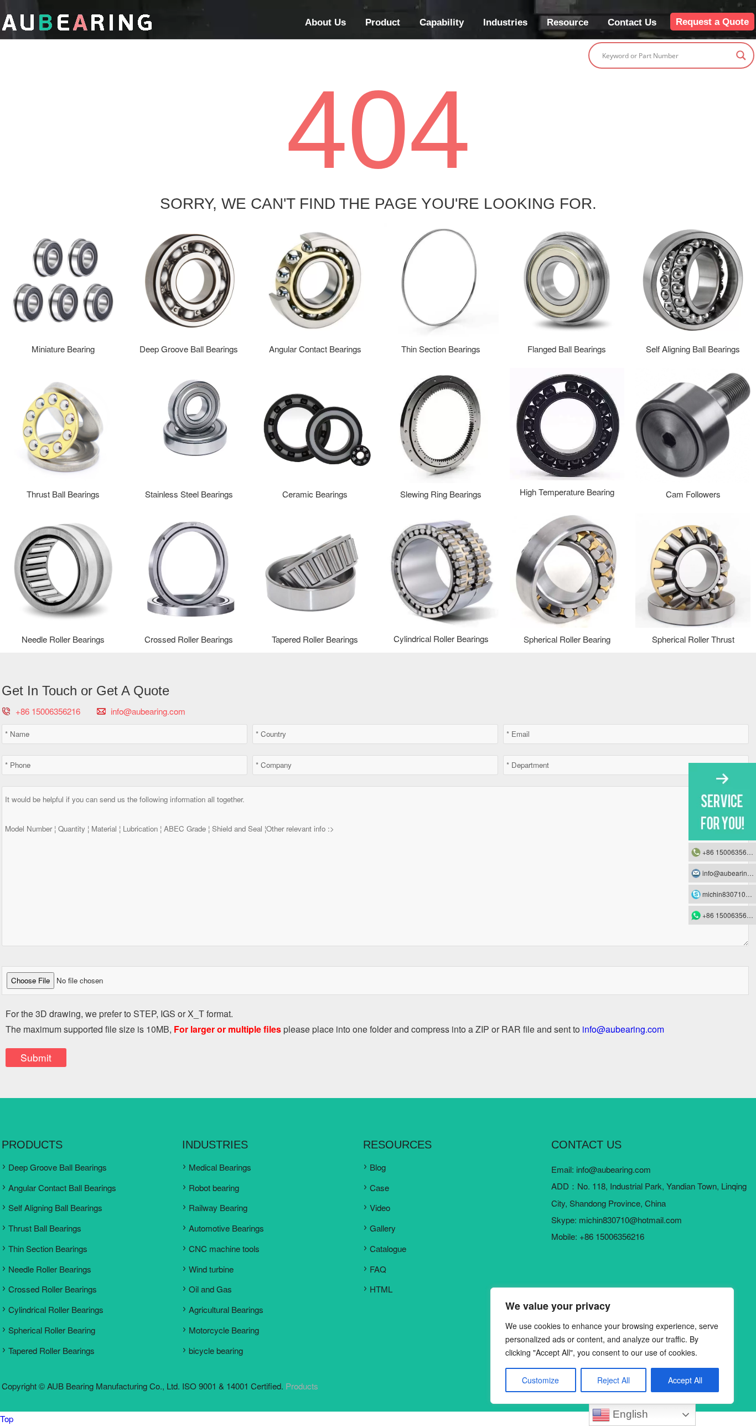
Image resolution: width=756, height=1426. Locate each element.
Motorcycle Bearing (224, 1330)
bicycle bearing (216, 1350)
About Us (325, 22)
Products (302, 1386)
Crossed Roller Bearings (188, 639)
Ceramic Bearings (315, 494)
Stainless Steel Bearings (189, 494)
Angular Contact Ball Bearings (62, 1187)
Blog (378, 1167)
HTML (381, 1289)
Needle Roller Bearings (63, 639)
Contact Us (632, 22)
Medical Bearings (220, 1167)
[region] (612, 1345)
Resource (567, 22)
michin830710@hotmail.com (630, 1219)
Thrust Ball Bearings (63, 494)
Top (6, 1418)
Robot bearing (214, 1187)
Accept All (685, 1380)
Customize (540, 1380)
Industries (505, 22)
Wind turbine (211, 1269)
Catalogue (388, 1248)
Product (382, 22)
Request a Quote (712, 21)
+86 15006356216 (729, 851)
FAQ (378, 1269)
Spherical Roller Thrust (693, 639)
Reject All (613, 1380)
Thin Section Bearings (440, 349)
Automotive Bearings (226, 1228)
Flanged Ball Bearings (566, 349)
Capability (442, 22)
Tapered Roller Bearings (315, 639)
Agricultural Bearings (226, 1309)
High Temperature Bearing (567, 491)
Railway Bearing (218, 1207)
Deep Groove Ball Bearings (188, 349)
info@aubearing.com (148, 711)
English (629, 1414)
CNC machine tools (224, 1248)
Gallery (383, 1228)
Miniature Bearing (63, 349)
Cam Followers (693, 494)
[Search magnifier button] (741, 55)
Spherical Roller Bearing (567, 639)
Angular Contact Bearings (315, 349)
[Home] (77, 28)
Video (380, 1207)
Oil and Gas (210, 1289)
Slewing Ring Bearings (440, 494)
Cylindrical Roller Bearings (441, 638)
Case (379, 1187)
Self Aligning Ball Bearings (693, 349)
